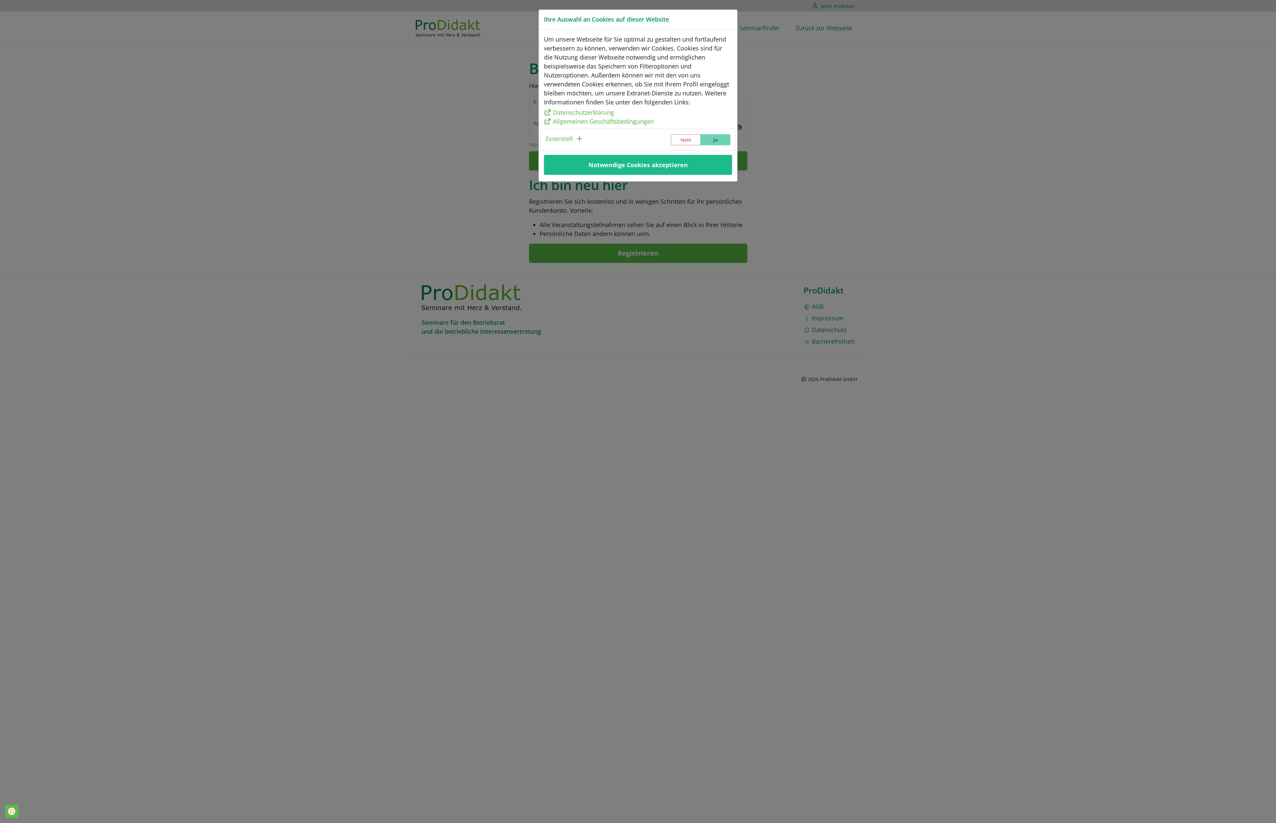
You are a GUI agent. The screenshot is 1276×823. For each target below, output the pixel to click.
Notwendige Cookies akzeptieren (638, 165)
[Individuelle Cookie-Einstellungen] (11, 811)
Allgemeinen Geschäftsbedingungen (603, 121)
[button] (565, 139)
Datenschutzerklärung (583, 112)
